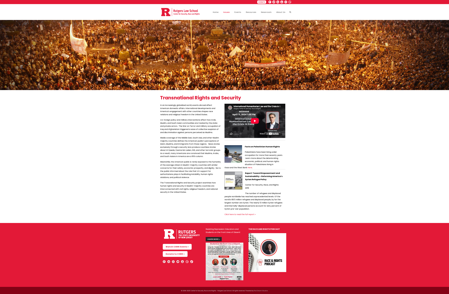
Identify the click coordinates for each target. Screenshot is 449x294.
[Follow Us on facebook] (164, 261)
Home (216, 12)
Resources (251, 12)
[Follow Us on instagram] (173, 261)
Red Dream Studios (261, 291)
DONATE (261, 2)
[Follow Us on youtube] (182, 261)
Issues (226, 12)
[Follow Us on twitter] (177, 261)
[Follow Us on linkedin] (168, 261)
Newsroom (266, 12)
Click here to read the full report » (240, 214)
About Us (280, 12)
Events (237, 12)
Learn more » (213, 239)
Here (250, 167)
